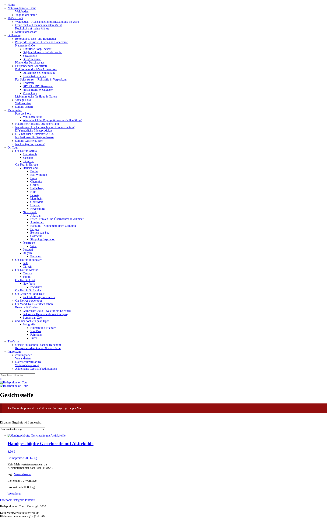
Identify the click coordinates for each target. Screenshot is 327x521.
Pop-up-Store (23, 113)
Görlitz (34, 185)
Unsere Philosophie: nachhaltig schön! (38, 344)
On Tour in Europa (26, 164)
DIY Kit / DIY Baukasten (38, 86)
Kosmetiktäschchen (34, 76)
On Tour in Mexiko (26, 270)
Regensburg (37, 208)
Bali (25, 263)
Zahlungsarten (23, 355)
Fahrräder (36, 334)
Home (11, 4)
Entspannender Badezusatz (31, 65)
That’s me (13, 341)
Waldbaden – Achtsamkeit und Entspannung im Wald (47, 21)
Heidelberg (37, 188)
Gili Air (27, 266)
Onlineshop (14, 35)
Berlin (34, 171)
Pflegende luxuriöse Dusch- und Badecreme (41, 42)
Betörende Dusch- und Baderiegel (35, 38)
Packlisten (36, 287)
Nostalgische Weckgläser (38, 89)
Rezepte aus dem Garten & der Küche (38, 348)
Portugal (28, 249)
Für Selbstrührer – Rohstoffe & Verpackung (41, 79)
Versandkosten (22, 474)
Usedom (35, 205)
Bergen (34, 229)
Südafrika (28, 161)
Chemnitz (36, 181)
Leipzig (34, 195)
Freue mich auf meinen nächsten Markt (38, 25)
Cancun (27, 273)
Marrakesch (30, 154)
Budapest (35, 256)
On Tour (13, 147)
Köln (33, 191)
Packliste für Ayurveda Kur (39, 297)
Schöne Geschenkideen (29, 140)
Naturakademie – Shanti (22, 8)
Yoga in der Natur (26, 14)
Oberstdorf (36, 202)
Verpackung (30, 93)
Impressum (14, 351)
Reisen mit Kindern (26, 307)
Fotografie (29, 324)
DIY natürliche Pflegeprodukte (33, 130)
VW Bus (35, 331)
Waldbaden (22, 11)
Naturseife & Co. (25, 45)
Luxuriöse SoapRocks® (37, 48)
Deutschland (30, 168)
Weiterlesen (14, 493)
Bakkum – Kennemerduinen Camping (53, 225)
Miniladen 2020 (32, 116)
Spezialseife (30, 55)
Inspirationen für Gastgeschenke (34, 137)
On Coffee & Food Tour (29, 293)
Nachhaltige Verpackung (30, 144)
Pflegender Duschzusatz (29, 62)
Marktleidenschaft (26, 31)
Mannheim (36, 198)
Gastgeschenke (32, 59)
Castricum (36, 236)
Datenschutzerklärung (28, 361)
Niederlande (30, 212)
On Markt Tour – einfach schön (34, 304)
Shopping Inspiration (42, 239)
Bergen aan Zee (39, 232)
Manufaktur (15, 110)
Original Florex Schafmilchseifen (42, 52)
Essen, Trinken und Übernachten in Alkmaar (56, 219)
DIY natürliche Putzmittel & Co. (34, 133)
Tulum (26, 276)
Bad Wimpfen (38, 174)
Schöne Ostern (24, 106)
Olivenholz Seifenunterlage (39, 72)
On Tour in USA (25, 280)
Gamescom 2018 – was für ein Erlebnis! (47, 310)
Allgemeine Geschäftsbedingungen (36, 368)
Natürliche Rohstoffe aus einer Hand (37, 123)
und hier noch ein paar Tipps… (33, 321)
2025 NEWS (15, 18)
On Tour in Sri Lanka (28, 290)
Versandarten (23, 358)
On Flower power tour (28, 300)
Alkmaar (35, 215)
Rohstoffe (28, 82)
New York (29, 283)
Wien (33, 246)
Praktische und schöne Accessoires (36, 69)
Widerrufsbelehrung (27, 365)
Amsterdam (37, 222)
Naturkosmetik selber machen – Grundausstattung (45, 127)
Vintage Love (23, 99)
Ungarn (27, 253)
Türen (33, 338)
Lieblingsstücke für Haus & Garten (36, 96)
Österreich (29, 242)
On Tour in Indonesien (28, 259)
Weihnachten (23, 103)
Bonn (33, 178)
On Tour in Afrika (26, 151)
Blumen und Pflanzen (43, 327)
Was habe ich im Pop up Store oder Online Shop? (52, 120)
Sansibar (28, 157)
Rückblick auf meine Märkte (32, 28)
